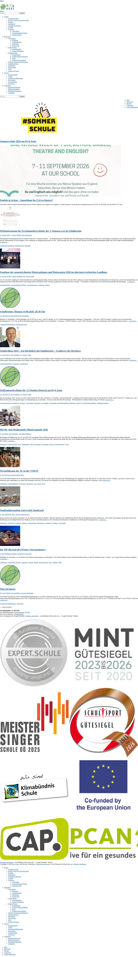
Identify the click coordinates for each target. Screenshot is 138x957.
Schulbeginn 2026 (21, 324)
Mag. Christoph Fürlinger (23, 434)
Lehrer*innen (12, 47)
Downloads (11, 80)
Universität (62, 523)
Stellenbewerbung (103, 403)
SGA (9, 69)
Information (40, 523)
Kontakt (10, 22)
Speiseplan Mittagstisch (15, 78)
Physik (51, 444)
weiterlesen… (4, 242)
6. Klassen (17, 562)
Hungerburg (32, 523)
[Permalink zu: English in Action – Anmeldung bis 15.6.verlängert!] (60, 196)
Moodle (128, 103)
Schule (6, 17)
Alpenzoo (24, 523)
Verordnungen (12, 82)
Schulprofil (11, 24)
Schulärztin (11, 66)
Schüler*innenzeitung (19, 60)
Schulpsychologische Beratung (18, 62)
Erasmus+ (11, 29)
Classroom (129, 105)
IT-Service (11, 84)
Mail (127, 100)
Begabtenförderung (14, 87)
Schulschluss (24, 364)
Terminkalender (19, 614)
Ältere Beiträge (6, 607)
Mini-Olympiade (35, 444)
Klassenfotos (16, 55)
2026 (8, 285)
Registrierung (19, 246)
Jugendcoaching (13, 64)
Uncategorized (4, 403)
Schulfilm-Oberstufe (14, 26)
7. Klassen (17, 523)
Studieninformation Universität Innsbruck (22, 510)
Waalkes (55, 562)
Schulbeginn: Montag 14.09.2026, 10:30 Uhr (22, 311)
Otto (50, 562)
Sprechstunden (17, 49)
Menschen (7, 36)
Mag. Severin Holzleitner (25, 593)
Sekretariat (15, 44)
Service (6, 73)
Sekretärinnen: (8, 589)
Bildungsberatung (13, 89)
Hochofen (29, 484)
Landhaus (41, 285)
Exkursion (22, 484)
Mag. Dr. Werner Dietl (27, 276)
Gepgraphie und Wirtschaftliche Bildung (62, 403)
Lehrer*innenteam (18, 51)
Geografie (37, 403)
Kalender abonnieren (32, 616)
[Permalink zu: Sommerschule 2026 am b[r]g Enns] (40, 137)
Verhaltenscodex (13, 18)
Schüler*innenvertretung (20, 56)
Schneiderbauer (59, 444)
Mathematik (25, 444)
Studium (55, 523)
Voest (67, 444)
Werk (43, 484)
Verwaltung (11, 38)
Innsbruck (48, 523)
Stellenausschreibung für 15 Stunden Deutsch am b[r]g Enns (31, 390)
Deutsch (22, 403)
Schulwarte (15, 46)
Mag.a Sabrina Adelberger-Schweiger (19, 554)
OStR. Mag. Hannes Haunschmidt (18, 514)
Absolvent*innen (13, 71)
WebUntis (129, 102)
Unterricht (7, 85)
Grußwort (16, 364)
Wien (60, 562)
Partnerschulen (17, 35)
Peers (14, 58)
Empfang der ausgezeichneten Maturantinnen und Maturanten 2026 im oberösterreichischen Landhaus (53, 272)
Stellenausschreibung (89, 403)
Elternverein (12, 67)
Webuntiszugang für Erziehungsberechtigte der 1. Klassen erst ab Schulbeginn (40, 231)
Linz (19, 444)
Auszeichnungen (32, 285)
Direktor (9, 364)
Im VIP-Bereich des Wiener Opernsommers (23, 549)
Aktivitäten (15, 31)
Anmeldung (10, 246)
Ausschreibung (14, 403)
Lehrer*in (79, 403)
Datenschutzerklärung (43, 864)
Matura (47, 285)
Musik (36, 562)
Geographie (44, 403)
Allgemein (3, 246)
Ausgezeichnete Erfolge (18, 285)
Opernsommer (43, 562)
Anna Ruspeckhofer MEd (15, 475)
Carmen (30, 562)
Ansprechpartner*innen (19, 33)
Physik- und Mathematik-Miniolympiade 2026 (24, 429)
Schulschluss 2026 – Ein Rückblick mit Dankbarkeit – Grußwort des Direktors (40, 351)
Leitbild (10, 27)
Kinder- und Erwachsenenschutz (18, 20)
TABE (10, 76)
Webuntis (27, 246)
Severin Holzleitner (26, 235)
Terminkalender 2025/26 (22, 612)
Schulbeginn (11, 324)
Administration (17, 42)
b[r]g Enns (15, 864)
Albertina (24, 562)
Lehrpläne (11, 93)
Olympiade (45, 444)
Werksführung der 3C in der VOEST (19, 471)
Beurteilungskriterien (14, 91)
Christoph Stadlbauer (79, 864)
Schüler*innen (12, 53)
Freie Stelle (29, 403)
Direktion (15, 40)
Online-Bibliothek (132, 107)
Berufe (16, 484)
